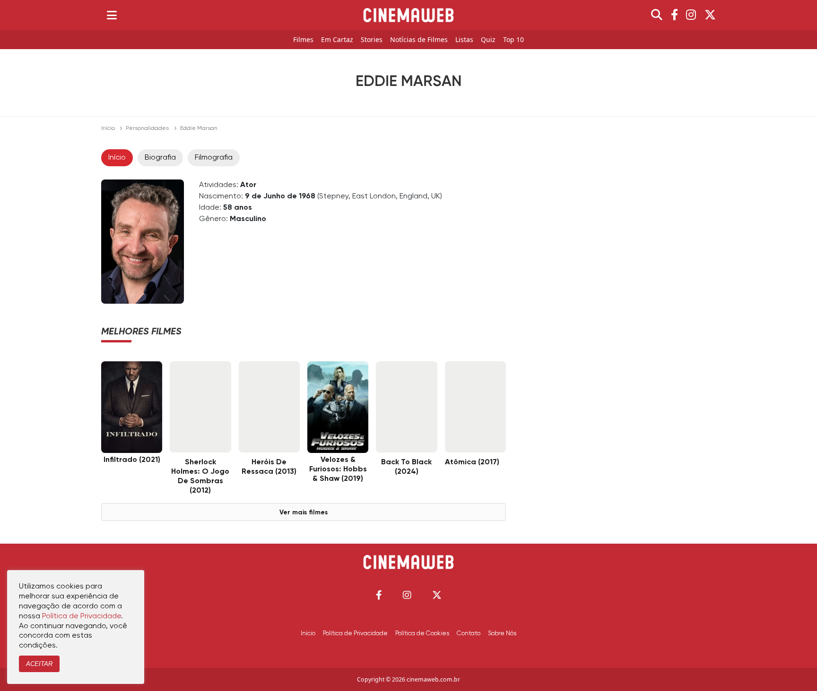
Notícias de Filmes (419, 39)
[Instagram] (691, 15)
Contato (468, 633)
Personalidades (147, 128)
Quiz (488, 39)
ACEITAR (39, 663)
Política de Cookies (422, 633)
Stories (371, 39)
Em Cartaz (337, 39)
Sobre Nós (502, 633)
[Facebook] (674, 15)
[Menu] (111, 15)
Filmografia (214, 158)
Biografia (160, 158)
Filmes (303, 39)
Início (108, 128)
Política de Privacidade (355, 633)
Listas (464, 39)
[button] (379, 595)
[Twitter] (710, 15)
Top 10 (513, 39)
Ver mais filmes (303, 512)
